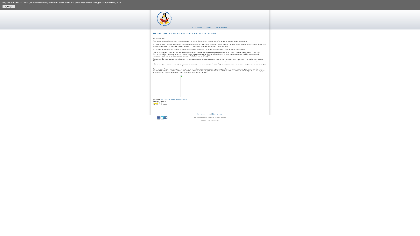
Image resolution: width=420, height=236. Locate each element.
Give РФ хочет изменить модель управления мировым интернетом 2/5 (156, 103)
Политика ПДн (215, 120)
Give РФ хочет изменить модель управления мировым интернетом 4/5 (160, 103)
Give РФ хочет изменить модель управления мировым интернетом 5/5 (162, 103)
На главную (197, 28)
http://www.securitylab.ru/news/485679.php (174, 99)
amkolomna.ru (206, 120)
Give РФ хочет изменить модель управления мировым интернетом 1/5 (154, 103)
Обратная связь (222, 28)
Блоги (208, 28)
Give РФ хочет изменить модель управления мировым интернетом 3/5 (158, 103)
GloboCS (223, 117)
